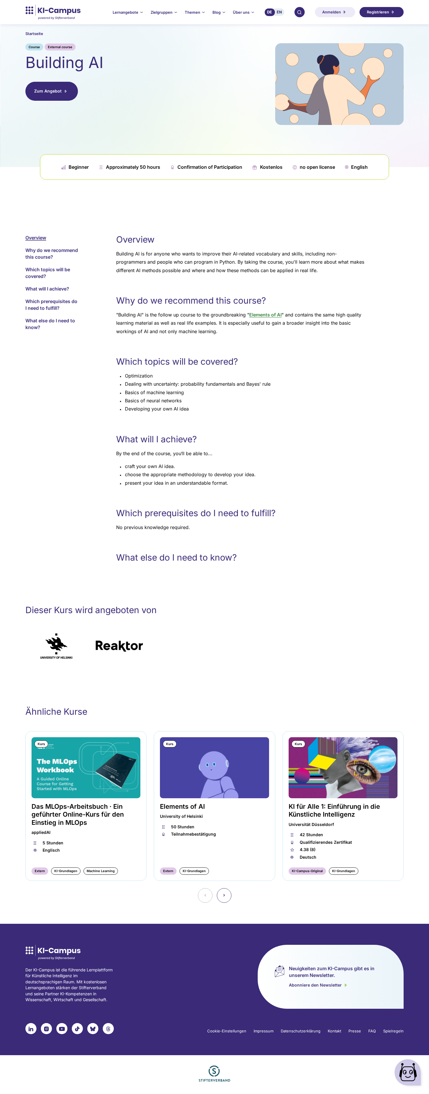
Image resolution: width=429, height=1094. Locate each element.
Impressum (263, 1031)
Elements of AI (265, 315)
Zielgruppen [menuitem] (161, 12)
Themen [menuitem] (192, 12)
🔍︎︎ (299, 12)
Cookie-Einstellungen (226, 1031)
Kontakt (334, 1031)
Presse (354, 1031)
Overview (35, 238)
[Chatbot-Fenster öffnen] (409, 1073)
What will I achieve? (47, 289)
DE (269, 12)
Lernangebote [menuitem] (125, 12)
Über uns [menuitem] (241, 12)
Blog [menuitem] (216, 12)
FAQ (372, 1031)
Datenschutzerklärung (300, 1031)
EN (279, 12)
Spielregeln (393, 1031)
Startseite (34, 33)
